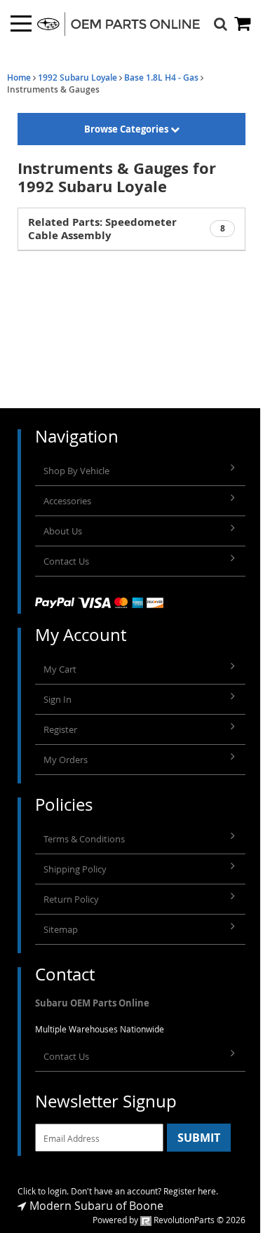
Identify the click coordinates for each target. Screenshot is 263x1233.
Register (60, 729)
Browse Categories (127, 129)
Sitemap (60, 929)
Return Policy (71, 899)
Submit (198, 1137)
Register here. (190, 1191)
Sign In (57, 699)
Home (19, 77)
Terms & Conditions (84, 839)
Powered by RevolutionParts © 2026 (169, 1219)
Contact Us (66, 561)
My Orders (65, 759)
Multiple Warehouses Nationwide (99, 1029)
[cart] (243, 23)
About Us (62, 531)
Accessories (67, 500)
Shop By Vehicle (76, 470)
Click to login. (43, 1191)
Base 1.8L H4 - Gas (161, 77)
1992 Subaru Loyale (77, 77)
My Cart (59, 669)
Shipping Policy (75, 869)
